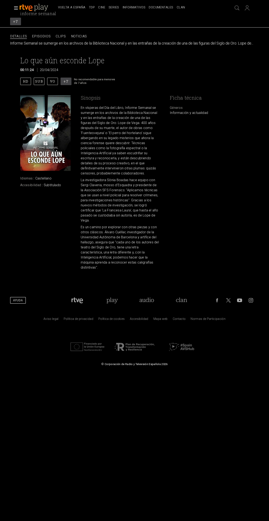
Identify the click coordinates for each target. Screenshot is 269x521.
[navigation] (139, 7)
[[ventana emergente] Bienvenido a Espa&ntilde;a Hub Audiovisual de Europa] (182, 352)
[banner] (37, 7)
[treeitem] (72, 7)
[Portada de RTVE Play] (34, 7)
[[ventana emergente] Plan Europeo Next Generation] (87, 352)
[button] (14, 8)
